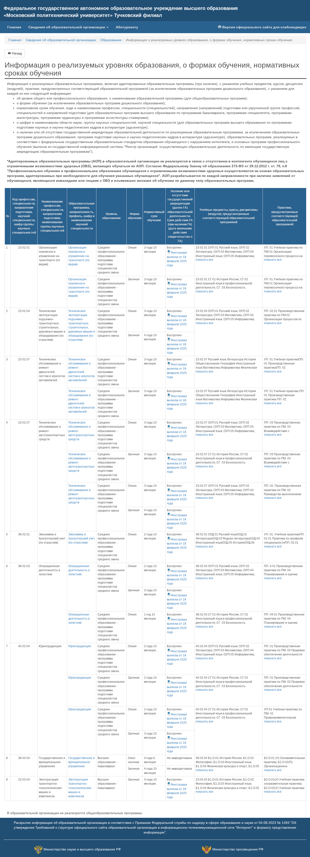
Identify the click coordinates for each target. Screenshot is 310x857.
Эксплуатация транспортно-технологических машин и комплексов (79, 788)
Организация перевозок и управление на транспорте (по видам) (79, 256)
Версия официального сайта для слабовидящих (263, 27)
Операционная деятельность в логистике (79, 570)
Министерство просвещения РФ (238, 849)
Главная (16, 27)
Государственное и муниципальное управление (81, 762)
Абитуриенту (127, 27)
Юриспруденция (79, 646)
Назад (16, 53)
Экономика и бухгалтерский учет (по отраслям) (81, 538)
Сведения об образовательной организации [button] (67, 27)
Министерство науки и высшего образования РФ (82, 849)
